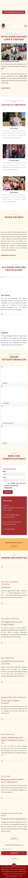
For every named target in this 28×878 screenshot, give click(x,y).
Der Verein (5, 295)
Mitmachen (13, 17)
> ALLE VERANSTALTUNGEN (9, 529)
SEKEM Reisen (5, 869)
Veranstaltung (5, 584)
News (11, 869)
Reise (2, 581)
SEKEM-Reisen (6, 587)
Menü (25, 26)
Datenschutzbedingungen (11, 485)
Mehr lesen (14, 838)
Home (2, 867)
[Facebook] (12, 862)
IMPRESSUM (8, 871)
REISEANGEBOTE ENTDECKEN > (8, 255)
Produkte (23, 867)
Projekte (13, 867)
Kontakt (15, 869)
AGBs (3, 871)
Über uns (7, 867)
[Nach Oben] (14, 865)
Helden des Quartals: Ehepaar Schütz (13, 819)
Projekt (3, 776)
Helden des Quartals (7, 813)
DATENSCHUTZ (22, 869)
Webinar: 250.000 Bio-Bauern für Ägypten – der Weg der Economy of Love (13, 740)
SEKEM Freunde (13, 581)
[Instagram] (16, 862)
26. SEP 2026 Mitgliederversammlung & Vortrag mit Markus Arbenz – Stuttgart (14, 508)
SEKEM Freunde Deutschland (13, 12)
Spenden (4, 332)
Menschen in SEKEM (6, 697)
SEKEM (7, 581)
